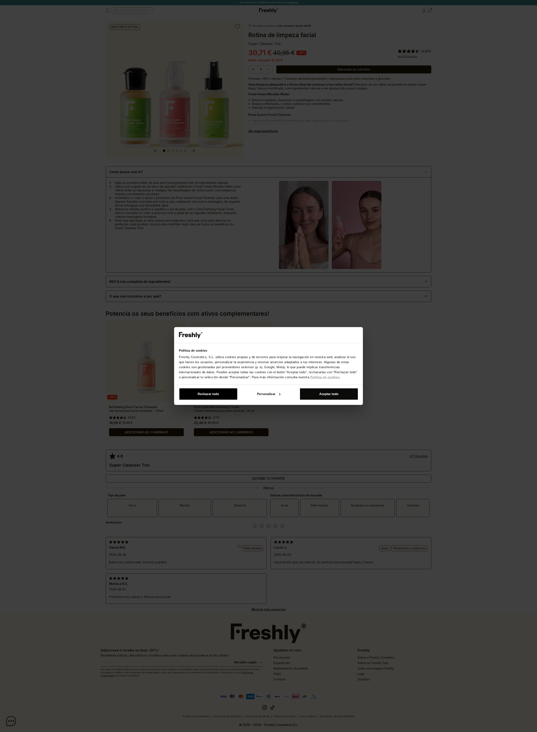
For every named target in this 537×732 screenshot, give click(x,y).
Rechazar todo (208, 394)
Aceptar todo (328, 394)
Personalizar (266, 394)
